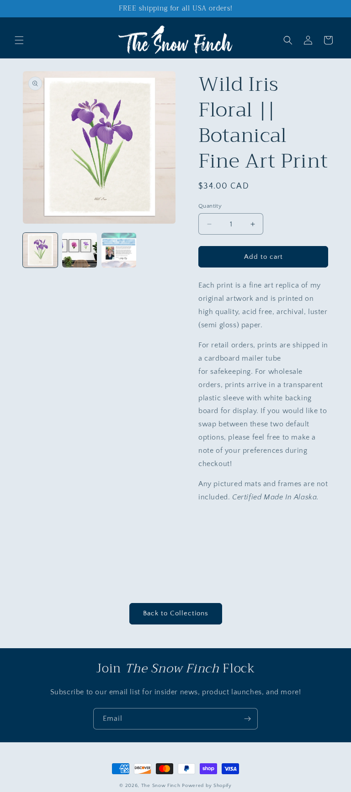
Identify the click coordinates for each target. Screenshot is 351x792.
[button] (19, 40)
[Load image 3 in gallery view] (118, 250)
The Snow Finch (161, 785)
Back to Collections (175, 613)
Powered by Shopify (207, 785)
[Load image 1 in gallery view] (40, 250)
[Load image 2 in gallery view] (79, 250)
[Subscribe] (247, 718)
